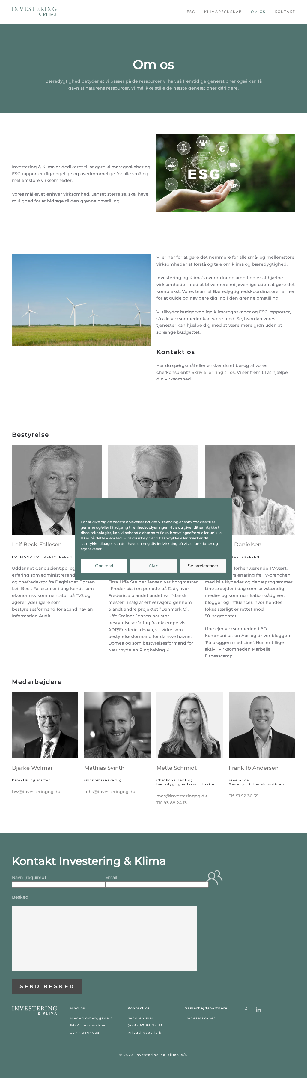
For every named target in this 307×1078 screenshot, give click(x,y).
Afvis (154, 565)
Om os (258, 12)
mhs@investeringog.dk (109, 791)
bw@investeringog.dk (36, 791)
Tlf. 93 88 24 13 (171, 802)
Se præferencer (203, 565)
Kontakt (285, 12)
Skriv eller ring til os (213, 372)
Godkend (104, 565)
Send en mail (141, 1018)
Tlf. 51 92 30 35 (243, 796)
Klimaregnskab (223, 12)
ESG (191, 12)
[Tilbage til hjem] (34, 12)
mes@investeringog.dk (181, 796)
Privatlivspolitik (145, 1033)
